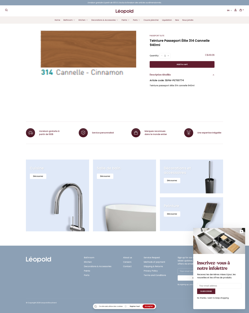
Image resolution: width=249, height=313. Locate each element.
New (177, 20)
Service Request (152, 257)
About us (127, 257)
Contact (127, 266)
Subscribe (206, 291)
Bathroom (68, 20)
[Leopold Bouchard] (38, 258)
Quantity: (154, 55)
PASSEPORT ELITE (157, 35)
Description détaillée (160, 75)
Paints (124, 20)
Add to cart (182, 64)
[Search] (6, 10)
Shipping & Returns (153, 266)
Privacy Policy (151, 270)
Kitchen (82, 20)
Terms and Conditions (155, 275)
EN (228, 10)
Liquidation (167, 20)
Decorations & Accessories (103, 20)
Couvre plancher (151, 20)
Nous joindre (187, 20)
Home (57, 20)
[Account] (235, 10)
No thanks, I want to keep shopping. (213, 298)
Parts (135, 20)
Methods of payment (154, 261)
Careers (127, 261)
